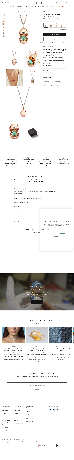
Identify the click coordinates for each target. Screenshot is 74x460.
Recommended (37, 232)
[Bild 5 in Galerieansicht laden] (3, 27)
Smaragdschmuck (29, 414)
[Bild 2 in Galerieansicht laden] (3, 18)
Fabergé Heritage (9, 11)
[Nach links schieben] (3, 344)
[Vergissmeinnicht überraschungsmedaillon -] (61, 25)
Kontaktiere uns (5, 410)
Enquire (54, 39)
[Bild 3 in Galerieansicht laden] (3, 21)
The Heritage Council (18, 423)
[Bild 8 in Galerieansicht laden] (3, 36)
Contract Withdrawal (17, 443)
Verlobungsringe (29, 421)
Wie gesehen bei (17, 416)
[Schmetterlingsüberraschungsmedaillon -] (56, 25)
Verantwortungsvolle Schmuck (18, 419)
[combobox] (11, 3)
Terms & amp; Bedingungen (8, 441)
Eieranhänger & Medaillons (29, 417)
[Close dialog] (70, 210)
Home (3, 11)
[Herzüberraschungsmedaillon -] (51, 25)
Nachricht (16, 413)
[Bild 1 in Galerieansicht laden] (3, 15)
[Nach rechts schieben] (70, 344)
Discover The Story (37, 302)
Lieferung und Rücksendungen (5, 416)
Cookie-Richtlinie (6, 443)
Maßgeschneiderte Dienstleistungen (6, 421)
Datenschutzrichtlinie (34, 441)
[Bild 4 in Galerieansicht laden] (3, 24)
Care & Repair (5, 427)
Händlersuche (5, 413)
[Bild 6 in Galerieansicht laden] (3, 30)
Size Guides (4, 430)
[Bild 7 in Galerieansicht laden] (3, 33)
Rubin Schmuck (29, 411)
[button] (71, 3)
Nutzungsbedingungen (22, 441)
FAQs (3, 424)
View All (37, 323)
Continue (37, 389)
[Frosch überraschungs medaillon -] (45, 25)
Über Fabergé (17, 410)
